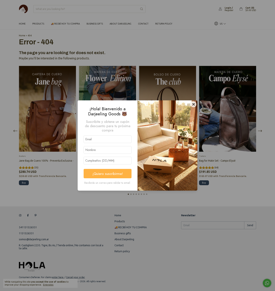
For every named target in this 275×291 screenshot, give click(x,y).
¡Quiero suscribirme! (107, 173)
